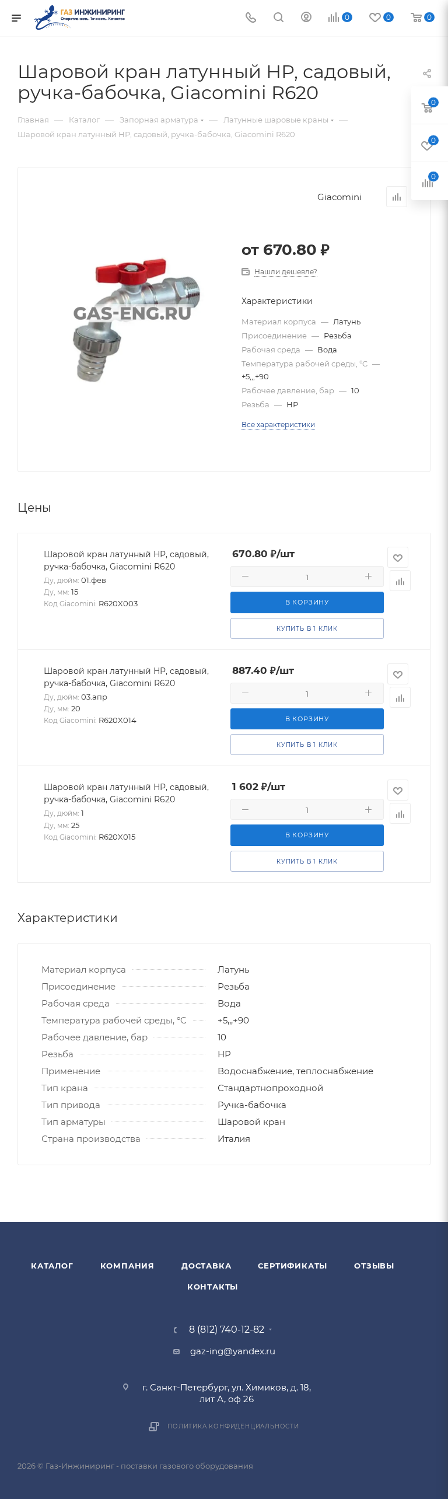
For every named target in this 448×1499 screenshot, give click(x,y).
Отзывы (374, 1265)
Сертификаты (292, 1265)
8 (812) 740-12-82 (226, 1329)
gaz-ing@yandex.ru (232, 1351)
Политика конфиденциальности (233, 1426)
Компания (127, 1265)
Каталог (52, 1265)
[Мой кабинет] (306, 18)
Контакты (212, 1286)
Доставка (206, 1265)
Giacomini (339, 196)
